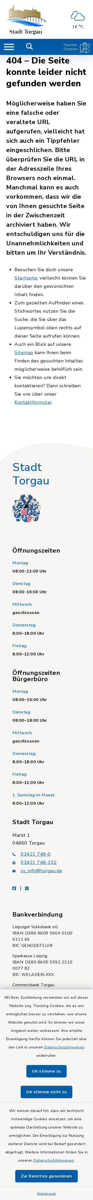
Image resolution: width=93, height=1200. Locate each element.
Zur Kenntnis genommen (46, 1176)
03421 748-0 (36, 854)
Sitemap (23, 352)
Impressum (46, 1193)
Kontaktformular (33, 402)
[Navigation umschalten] (9, 47)
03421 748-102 (39, 862)
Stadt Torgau (30, 474)
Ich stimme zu (46, 1071)
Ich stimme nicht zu (46, 1092)
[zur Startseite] (26, 19)
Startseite (25, 278)
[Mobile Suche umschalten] (29, 47)
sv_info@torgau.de (41, 871)
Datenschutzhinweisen (64, 1047)
